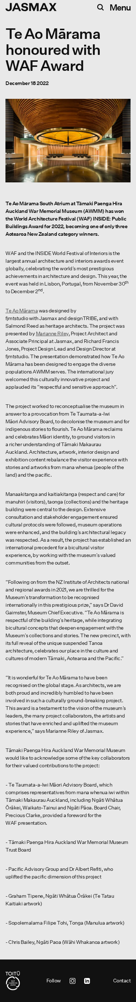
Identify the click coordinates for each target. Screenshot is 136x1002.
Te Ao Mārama (21, 310)
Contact (122, 980)
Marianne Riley (52, 333)
